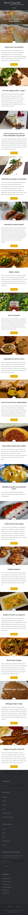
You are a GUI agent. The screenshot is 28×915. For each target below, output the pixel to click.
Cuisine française (6, 813)
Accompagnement (6, 841)
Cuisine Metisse (6, 893)
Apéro (3, 829)
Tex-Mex (4, 805)
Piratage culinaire (6, 878)
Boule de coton (5, 890)
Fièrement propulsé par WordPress (12, 910)
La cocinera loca (6, 884)
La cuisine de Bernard (7, 887)
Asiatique (4, 797)
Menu (14, 7)
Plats (3, 836)
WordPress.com (16, 912)
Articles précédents (14, 772)
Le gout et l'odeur (6, 881)
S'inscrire (6, 866)
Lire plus (14, 64)
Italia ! (3, 809)
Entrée (3, 833)
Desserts (4, 845)
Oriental (4, 801)
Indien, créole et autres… (8, 817)
